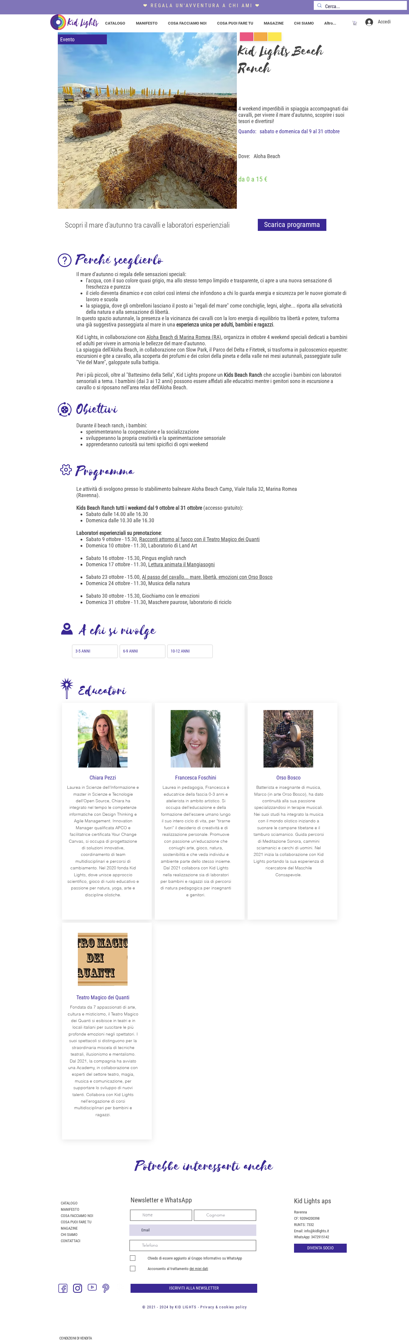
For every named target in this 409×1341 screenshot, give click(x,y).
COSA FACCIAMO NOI (77, 1215)
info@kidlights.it (316, 1231)
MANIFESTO (70, 1209)
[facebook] (62, 1288)
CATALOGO (69, 1203)
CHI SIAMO (69, 1234)
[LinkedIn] (121, 1288)
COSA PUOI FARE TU (76, 1222)
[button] (355, 23)
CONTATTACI (70, 1241)
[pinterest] (106, 1288)
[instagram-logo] (77, 1288)
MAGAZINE (69, 1228)
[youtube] (92, 1288)
